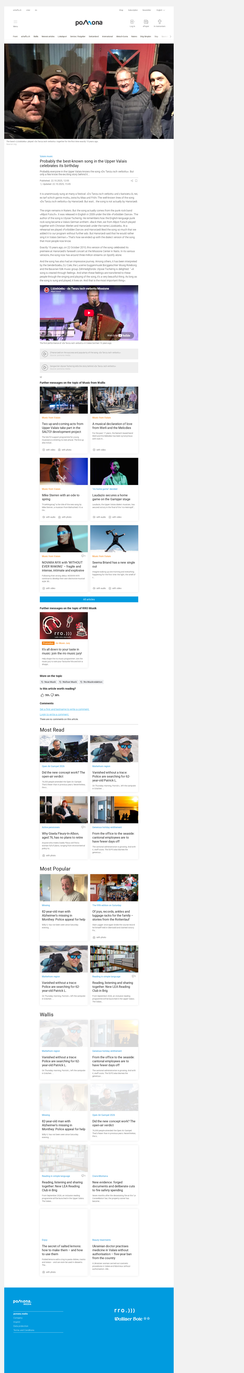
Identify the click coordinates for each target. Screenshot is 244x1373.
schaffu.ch (17, 10)
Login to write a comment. (54, 714)
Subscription (133, 10)
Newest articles (48, 36)
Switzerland (94, 36)
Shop (121, 10)
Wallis (35, 36)
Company (17, 1318)
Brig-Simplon (145, 36)
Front (15, 36)
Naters (134, 36)
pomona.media (20, 1314)
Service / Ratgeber (77, 36)
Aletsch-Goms (122, 36)
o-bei (28, 10)
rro (36, 10)
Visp (156, 36)
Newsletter (146, 10)
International (107, 36)
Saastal (165, 36)
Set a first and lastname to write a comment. (65, 709)
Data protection (20, 1326)
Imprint (16, 1322)
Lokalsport (62, 36)
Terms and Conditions (23, 1330)
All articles (89, 599)
